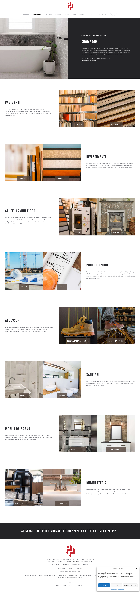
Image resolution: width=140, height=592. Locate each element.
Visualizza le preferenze (130, 585)
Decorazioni (70, 14)
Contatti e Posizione (98, 14)
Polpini (26, 14)
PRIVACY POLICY (55, 565)
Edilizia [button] (48, 14)
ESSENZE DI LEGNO (62, 568)
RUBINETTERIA (61, 577)
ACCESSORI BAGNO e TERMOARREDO (74, 577)
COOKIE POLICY (66, 565)
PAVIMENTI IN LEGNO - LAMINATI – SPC (47, 575)
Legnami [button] (58, 14)
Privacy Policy (121, 589)
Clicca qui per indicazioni (89, 60)
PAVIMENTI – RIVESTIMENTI (30, 575)
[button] (137, 568)
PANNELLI (71, 568)
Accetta (104, 585)
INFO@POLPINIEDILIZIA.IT (82, 561)
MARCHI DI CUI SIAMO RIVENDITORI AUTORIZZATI (70, 572)
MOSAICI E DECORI (73, 575)
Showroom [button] (37, 14)
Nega (116, 585)
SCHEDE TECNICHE (76, 565)
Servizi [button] (82, 14)
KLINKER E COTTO (62, 575)
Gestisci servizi (102, 581)
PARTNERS (85, 565)
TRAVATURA (79, 568)
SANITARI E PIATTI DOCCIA (85, 575)
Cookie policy (114, 589)
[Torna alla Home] (70, 6)
